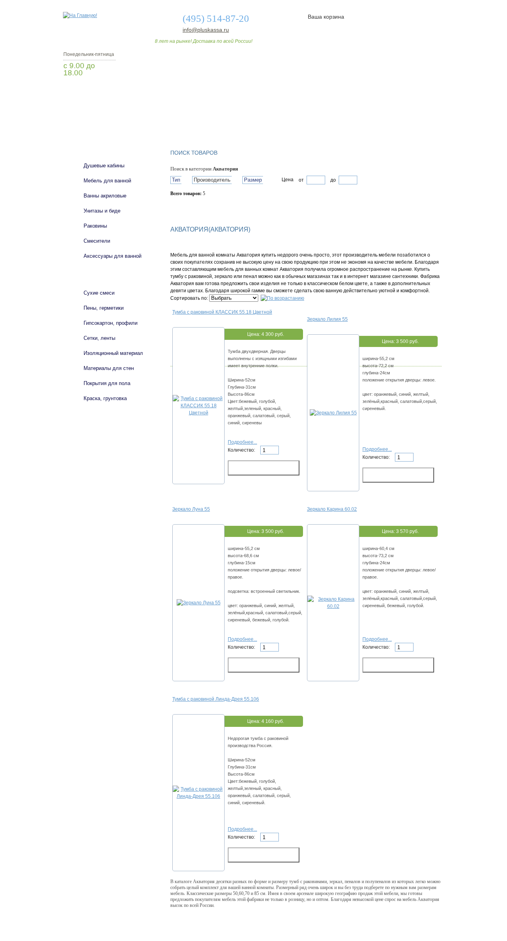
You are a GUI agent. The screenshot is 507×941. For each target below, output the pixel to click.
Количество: (242, 450)
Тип (176, 180)
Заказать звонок (105, 93)
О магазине (187, 120)
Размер (253, 180)
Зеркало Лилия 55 (327, 319)
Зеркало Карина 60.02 (332, 509)
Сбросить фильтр (206, 207)
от (301, 180)
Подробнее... (242, 442)
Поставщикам (357, 120)
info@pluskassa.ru (206, 30)
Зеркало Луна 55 (191, 509)
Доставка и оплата (249, 120)
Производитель (212, 180)
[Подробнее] (198, 413)
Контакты (411, 120)
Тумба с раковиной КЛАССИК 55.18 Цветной (222, 312)
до (332, 180)
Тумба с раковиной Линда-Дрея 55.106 (215, 699)
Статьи (305, 120)
